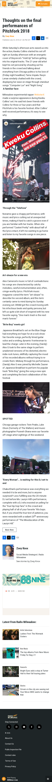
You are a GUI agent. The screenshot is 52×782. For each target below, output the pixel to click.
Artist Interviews (26, 630)
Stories (22, 685)
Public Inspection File (13, 750)
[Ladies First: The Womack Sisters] (11, 634)
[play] (3, 779)
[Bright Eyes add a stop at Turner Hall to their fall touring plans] (11, 671)
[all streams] (48, 779)
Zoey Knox (9, 36)
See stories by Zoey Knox (28, 561)
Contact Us (9, 744)
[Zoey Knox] (8, 552)
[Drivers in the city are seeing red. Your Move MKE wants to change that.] (11, 690)
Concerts (23, 667)
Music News (9, 529)
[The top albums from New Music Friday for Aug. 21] (11, 653)
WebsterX (39, 94)
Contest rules (10, 755)
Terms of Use (10, 761)
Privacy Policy (10, 767)
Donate (43, 4)
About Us (8, 738)
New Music (24, 648)
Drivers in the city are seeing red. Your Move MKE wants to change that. (34, 692)
